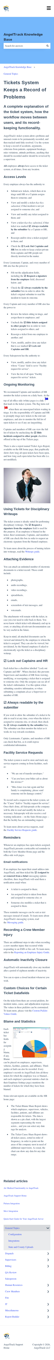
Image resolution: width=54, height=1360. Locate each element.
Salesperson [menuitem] (10, 1278)
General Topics (11, 73)
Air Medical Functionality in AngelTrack (21, 1188)
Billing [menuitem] (8, 1265)
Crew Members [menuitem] (12, 1291)
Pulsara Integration (12, 1203)
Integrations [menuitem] (14, 1240)
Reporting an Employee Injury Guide (31, 952)
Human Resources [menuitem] (13, 1284)
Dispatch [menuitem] (9, 1253)
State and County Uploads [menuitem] (20, 1246)
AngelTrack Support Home (15, 1195)
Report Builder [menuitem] (12, 1316)
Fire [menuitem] (7, 1297)
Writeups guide (32, 551)
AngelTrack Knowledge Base (23, 37)
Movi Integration (11, 1211)
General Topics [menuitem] (12, 1227)
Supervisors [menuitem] (10, 1259)
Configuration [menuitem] (15, 1234)
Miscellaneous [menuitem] (12, 1310)
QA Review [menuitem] (11, 1272)
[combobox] (24, 46)
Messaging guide (15, 922)
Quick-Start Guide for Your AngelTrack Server (24, 1218)
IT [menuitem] (6, 1304)
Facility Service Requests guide (22, 829)
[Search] (47, 46)
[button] (48, 1228)
